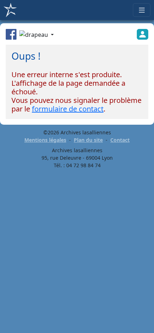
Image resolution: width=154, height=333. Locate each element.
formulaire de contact (68, 109)
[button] (36, 35)
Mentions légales (45, 139)
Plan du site (88, 139)
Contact (120, 139)
